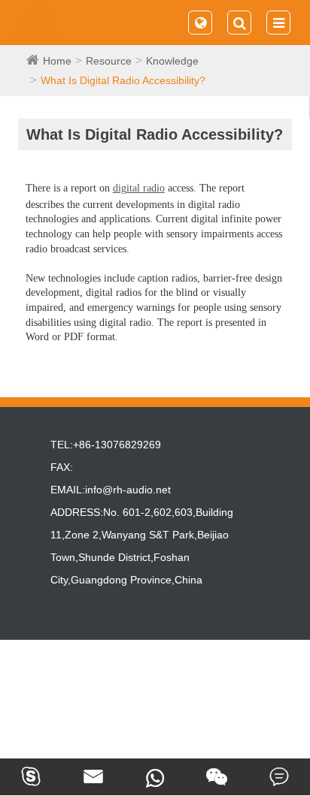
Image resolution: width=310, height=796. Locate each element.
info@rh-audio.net (128, 490)
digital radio (139, 188)
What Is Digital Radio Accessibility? (123, 80)
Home (57, 61)
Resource (109, 61)
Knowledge (172, 61)
